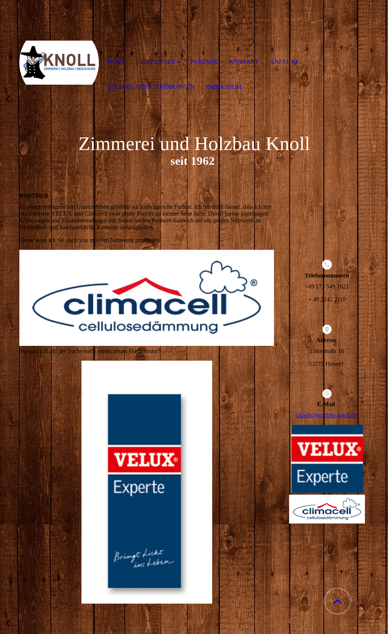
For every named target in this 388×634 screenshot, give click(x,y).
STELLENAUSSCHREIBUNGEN (151, 87)
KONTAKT (244, 61)
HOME (117, 61)
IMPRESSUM (223, 87)
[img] (59, 63)
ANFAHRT (284, 61)
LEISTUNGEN (156, 61)
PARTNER (204, 61)
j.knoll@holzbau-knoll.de (327, 415)
